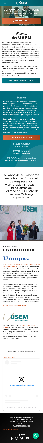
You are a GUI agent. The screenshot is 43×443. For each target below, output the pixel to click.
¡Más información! (21, 21)
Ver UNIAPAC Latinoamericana (14, 305)
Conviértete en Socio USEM (20, 80)
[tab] (19, 24)
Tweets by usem (9, 357)
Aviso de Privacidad (10, 430)
